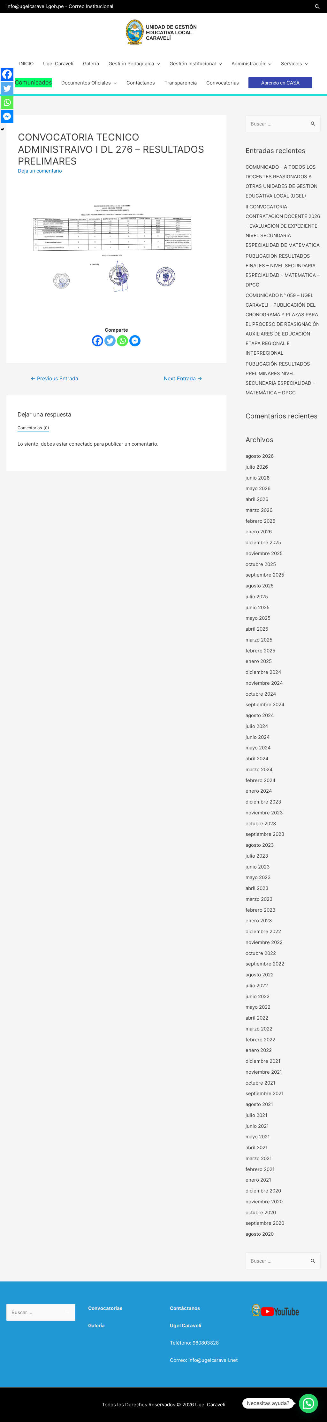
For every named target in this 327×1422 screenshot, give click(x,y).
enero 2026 (259, 532)
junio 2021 (257, 1126)
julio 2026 (257, 467)
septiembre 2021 (265, 1093)
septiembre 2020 (265, 1223)
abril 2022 (257, 1018)
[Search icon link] (317, 7)
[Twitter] (110, 340)
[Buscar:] (283, 124)
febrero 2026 (260, 521)
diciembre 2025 (263, 542)
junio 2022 (258, 996)
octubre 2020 (261, 1212)
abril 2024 (257, 758)
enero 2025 (259, 661)
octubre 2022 (261, 953)
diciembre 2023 (263, 802)
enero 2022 (259, 1050)
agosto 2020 (260, 1234)
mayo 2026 (258, 488)
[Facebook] (97, 340)
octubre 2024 (261, 694)
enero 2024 (259, 791)
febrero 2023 (261, 910)
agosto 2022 (260, 975)
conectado (81, 444)
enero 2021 (258, 1180)
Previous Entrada (54, 379)
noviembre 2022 (264, 942)
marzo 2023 (259, 899)
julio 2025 (257, 597)
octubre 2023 (261, 823)
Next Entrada (183, 379)
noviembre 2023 (264, 813)
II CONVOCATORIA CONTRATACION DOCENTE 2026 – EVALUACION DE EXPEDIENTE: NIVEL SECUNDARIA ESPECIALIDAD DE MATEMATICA (283, 226)
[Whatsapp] (122, 340)
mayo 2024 (258, 748)
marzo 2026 (259, 510)
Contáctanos (185, 1308)
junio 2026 (258, 478)
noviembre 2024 (264, 683)
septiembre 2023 (265, 834)
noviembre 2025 (264, 553)
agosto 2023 (260, 845)
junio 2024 (258, 737)
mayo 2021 (258, 1137)
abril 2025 (257, 629)
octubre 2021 (260, 1083)
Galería (96, 1325)
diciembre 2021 (263, 1061)
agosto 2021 (259, 1104)
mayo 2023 (258, 877)
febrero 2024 (261, 780)
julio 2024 (257, 726)
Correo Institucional (91, 6)
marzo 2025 (259, 640)
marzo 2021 (259, 1158)
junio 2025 (258, 607)
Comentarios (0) (33, 427)
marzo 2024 (259, 769)
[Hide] (2, 129)
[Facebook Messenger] (135, 340)
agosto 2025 (260, 586)
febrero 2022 (260, 1040)
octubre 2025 (261, 564)
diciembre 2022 (263, 931)
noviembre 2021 (264, 1072)
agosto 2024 (260, 715)
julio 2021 (256, 1115)
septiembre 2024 (265, 704)
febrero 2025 (260, 651)
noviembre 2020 (264, 1202)
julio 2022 (257, 985)
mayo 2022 (258, 1007)
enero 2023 (259, 920)
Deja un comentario (40, 171)
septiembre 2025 (265, 575)
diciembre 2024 (263, 672)
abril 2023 (257, 888)
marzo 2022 (259, 1029)
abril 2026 (257, 499)
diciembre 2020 (263, 1191)
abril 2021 (257, 1147)
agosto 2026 (260, 456)
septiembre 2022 (265, 964)
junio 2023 (258, 867)
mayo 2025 (258, 618)
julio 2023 (257, 856)
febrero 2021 (260, 1169)
